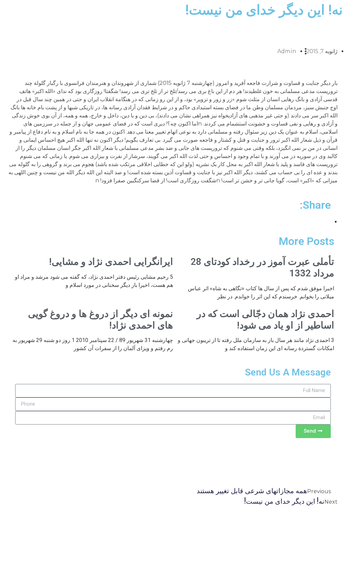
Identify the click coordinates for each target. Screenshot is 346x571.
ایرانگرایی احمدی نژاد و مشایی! (111, 261)
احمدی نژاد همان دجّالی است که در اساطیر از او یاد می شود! (265, 319)
